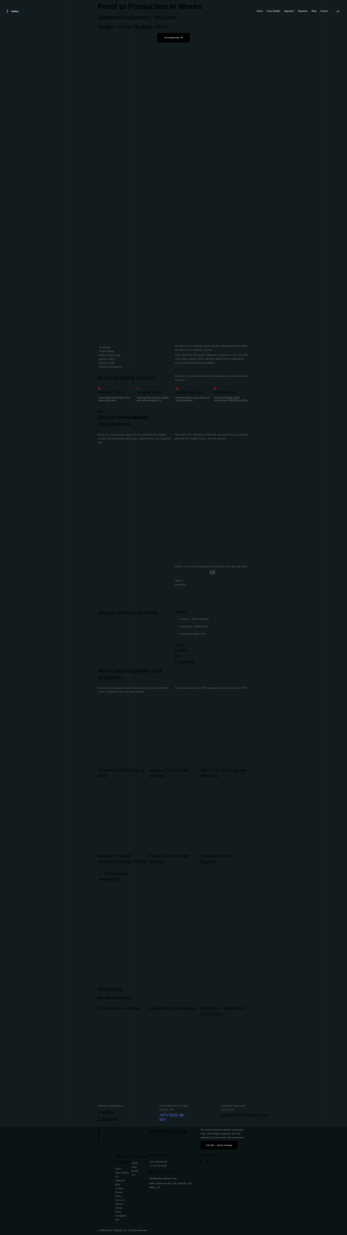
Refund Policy (118, 1210)
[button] (338, 11)
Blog (314, 11)
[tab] (212, 612)
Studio (134, 1163)
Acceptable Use (120, 1217)
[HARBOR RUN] (231, 395)
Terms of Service (119, 1202)
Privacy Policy (119, 1194)
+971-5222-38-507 (158, 1162)
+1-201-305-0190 (157, 1165)
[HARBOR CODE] (154, 395)
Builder (135, 1171)
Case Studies (273, 11)
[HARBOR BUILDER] (193, 395)
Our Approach (120, 1178)
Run (133, 1175)
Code (134, 1167)
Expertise (303, 11)
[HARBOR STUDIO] (115, 395)
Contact (324, 11)
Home (260, 11)
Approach (289, 11)
